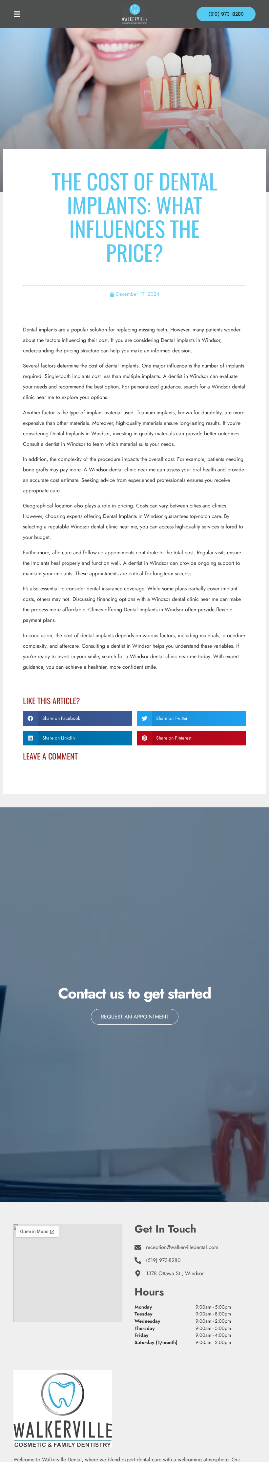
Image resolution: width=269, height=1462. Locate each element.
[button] (77, 718)
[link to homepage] (134, 14)
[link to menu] (43, 14)
